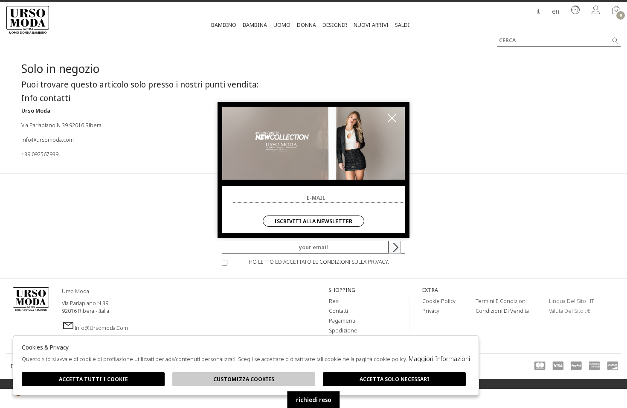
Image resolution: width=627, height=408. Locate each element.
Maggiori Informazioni (439, 358)
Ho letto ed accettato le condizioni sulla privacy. (319, 261)
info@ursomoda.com (47, 139)
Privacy (430, 311)
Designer (334, 25)
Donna (306, 25)
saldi (402, 25)
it (538, 11)
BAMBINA (255, 25)
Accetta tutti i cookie (93, 379)
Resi (334, 301)
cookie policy (439, 301)
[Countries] (575, 10)
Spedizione (343, 330)
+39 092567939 (39, 154)
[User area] (596, 10)
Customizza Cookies (243, 379)
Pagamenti (342, 320)
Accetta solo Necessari (395, 379)
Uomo (281, 25)
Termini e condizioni (501, 301)
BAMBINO (223, 25)
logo (31, 309)
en (555, 11)
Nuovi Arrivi (371, 25)
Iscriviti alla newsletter (313, 221)
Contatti (338, 311)
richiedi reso (313, 400)
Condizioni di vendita (502, 311)
